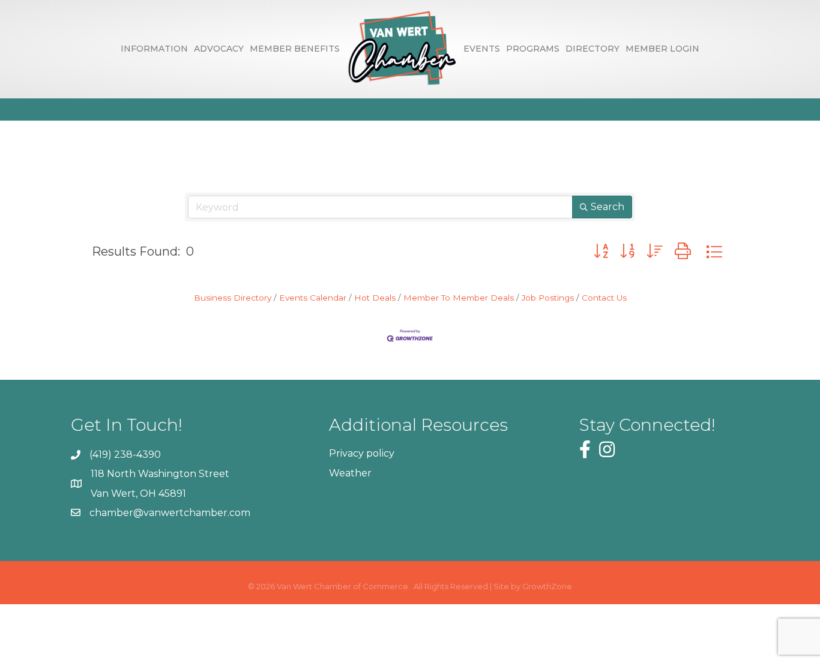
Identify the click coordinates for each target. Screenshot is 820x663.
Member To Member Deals (458, 297)
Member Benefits (295, 48)
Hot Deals (375, 297)
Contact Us (604, 297)
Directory (592, 48)
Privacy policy (361, 453)
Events (481, 48)
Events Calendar (312, 297)
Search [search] (607, 206)
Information (154, 48)
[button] (601, 251)
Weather (350, 473)
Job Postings (548, 297)
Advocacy (219, 48)
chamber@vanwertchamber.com (169, 512)
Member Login (662, 48)
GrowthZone (547, 586)
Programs (532, 48)
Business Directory (232, 297)
